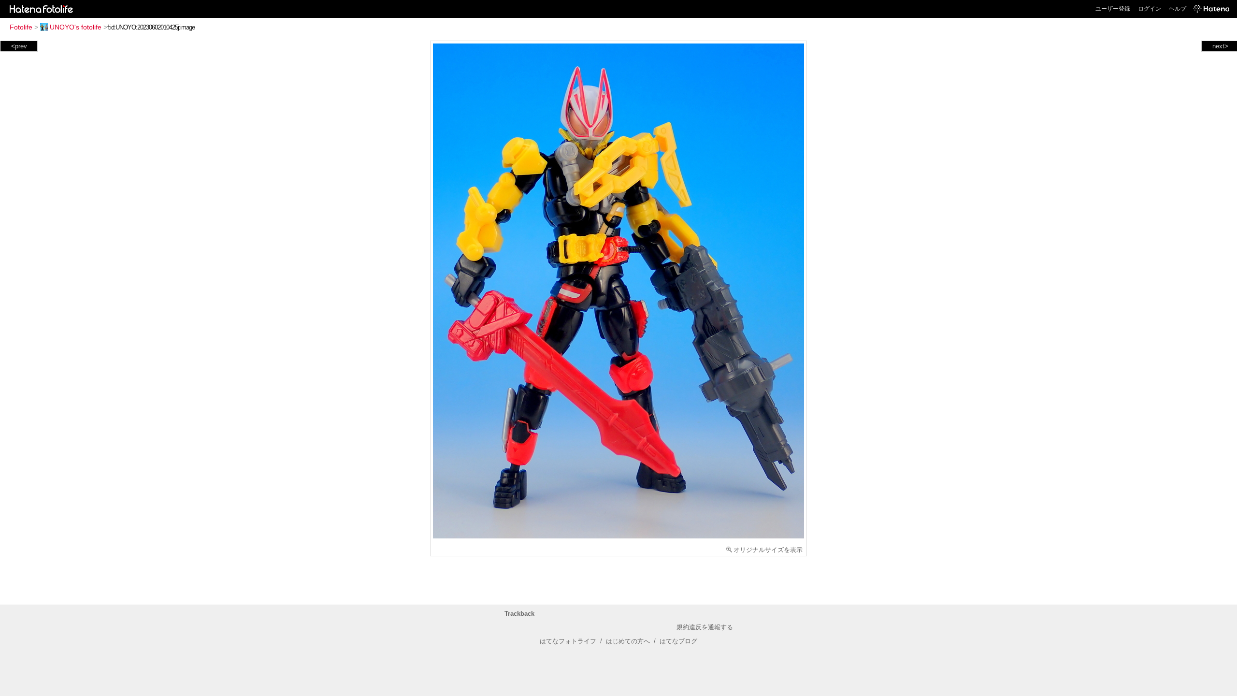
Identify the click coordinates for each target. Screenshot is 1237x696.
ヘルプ (1177, 8)
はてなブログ (678, 641)
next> (1220, 46)
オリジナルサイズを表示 (768, 549)
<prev (19, 46)
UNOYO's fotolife (75, 27)
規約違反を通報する (704, 627)
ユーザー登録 (1112, 8)
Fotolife (21, 27)
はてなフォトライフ (568, 641)
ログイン (1149, 8)
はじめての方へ (628, 641)
